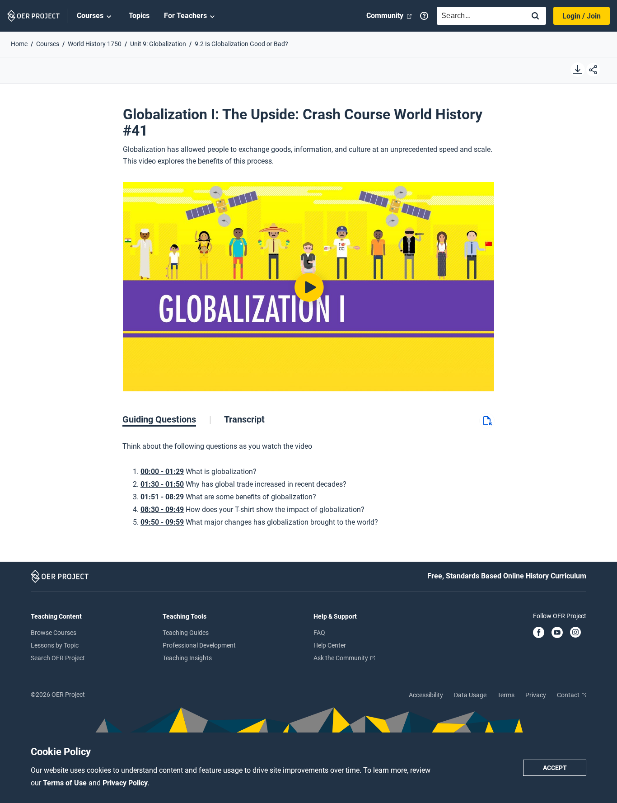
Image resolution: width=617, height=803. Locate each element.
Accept (555, 767)
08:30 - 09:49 (162, 509)
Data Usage (470, 695)
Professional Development (199, 645)
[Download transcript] (487, 426)
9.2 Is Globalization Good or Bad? (241, 43)
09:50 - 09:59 (162, 522)
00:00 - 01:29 (162, 471)
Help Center (329, 645)
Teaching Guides (186, 632)
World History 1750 (95, 43)
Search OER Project (58, 658)
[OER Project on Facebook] (538, 633)
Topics (139, 15)
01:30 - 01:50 (162, 484)
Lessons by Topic (55, 645)
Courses (90, 15)
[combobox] (479, 16)
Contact (569, 695)
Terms (505, 695)
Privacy (535, 695)
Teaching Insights (187, 658)
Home (19, 43)
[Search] (535, 16)
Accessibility (426, 695)
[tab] (166, 419)
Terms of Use (66, 783)
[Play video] (308, 287)
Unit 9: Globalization (158, 43)
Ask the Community (341, 658)
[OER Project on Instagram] (575, 633)
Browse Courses (53, 632)
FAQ (319, 632)
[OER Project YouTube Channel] (557, 633)
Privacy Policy (125, 783)
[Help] (424, 16)
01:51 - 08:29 (162, 497)
